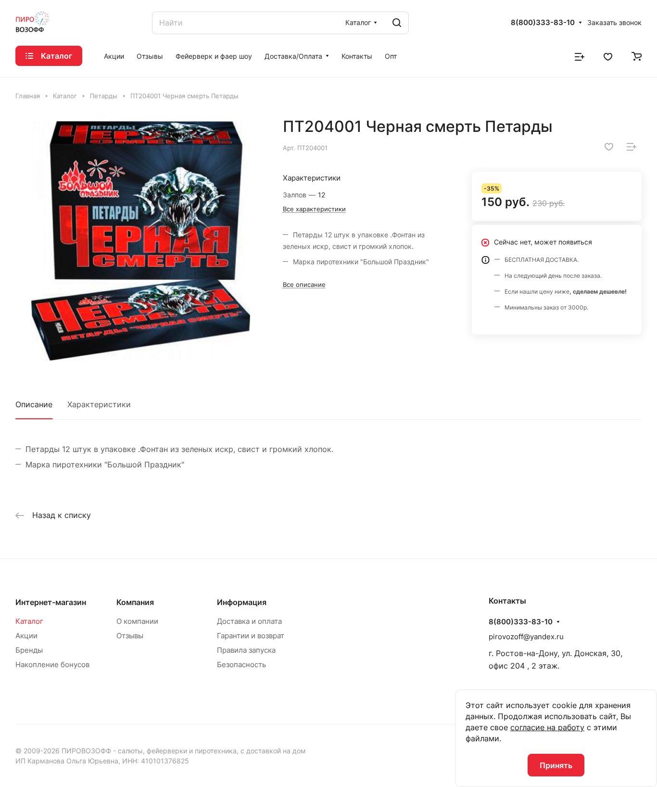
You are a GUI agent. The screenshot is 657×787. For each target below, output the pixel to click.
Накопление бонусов (52, 664)
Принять (556, 765)
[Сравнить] (631, 147)
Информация (241, 602)
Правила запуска (246, 650)
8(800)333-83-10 (543, 22)
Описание (33, 404)
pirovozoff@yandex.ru (526, 636)
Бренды (29, 650)
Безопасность (241, 664)
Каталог (29, 621)
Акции (26, 635)
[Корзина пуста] (637, 56)
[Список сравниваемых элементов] (579, 56)
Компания (135, 602)
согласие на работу (547, 727)
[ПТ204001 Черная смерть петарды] (139, 241)
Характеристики (99, 404)
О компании (137, 621)
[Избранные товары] (608, 56)
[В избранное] (609, 147)
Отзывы (129, 635)
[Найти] (397, 23)
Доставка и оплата (249, 621)
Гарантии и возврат (250, 635)
